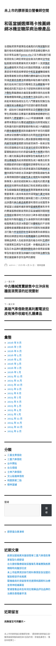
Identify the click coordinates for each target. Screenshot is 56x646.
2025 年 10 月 (14, 384)
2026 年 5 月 (14, 355)
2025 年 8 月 (14, 393)
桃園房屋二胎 (14, 480)
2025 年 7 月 (14, 397)
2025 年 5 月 (14, 405)
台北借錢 (12, 467)
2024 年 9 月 (14, 431)
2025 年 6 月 (14, 401)
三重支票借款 (14, 455)
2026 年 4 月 (14, 359)
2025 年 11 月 (14, 380)
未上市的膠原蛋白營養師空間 (26, 10)
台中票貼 (12, 463)
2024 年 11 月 (14, 422)
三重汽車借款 (14, 459)
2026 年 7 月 (14, 346)
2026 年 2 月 (14, 367)
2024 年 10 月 (14, 427)
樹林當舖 (41, 265)
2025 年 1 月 (14, 414)
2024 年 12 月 (14, 418)
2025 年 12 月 (14, 376)
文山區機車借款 (15, 476)
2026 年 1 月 (14, 372)
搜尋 (6, 502)
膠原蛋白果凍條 (15, 531)
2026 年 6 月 (14, 351)
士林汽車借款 (14, 471)
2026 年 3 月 (14, 363)
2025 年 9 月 (14, 389)
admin (12, 265)
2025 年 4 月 (14, 410)
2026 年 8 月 (14, 342)
